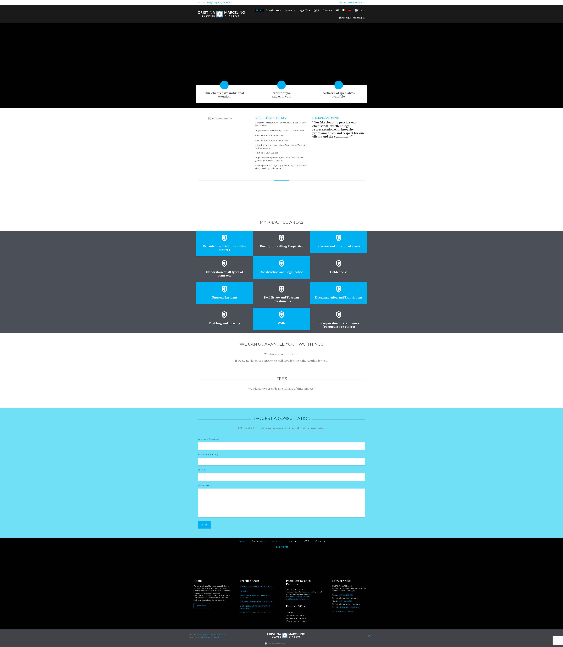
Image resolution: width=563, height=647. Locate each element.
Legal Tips (293, 541)
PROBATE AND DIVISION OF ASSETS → (257, 602)
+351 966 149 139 (345, 601)
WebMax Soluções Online (210, 637)
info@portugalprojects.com (297, 599)
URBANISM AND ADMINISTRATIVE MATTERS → (255, 607)
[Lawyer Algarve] (221, 14)
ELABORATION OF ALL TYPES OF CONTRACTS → (255, 596)
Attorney (277, 541)
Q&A (306, 541)
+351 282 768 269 (346, 595)
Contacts (320, 541)
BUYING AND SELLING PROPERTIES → (257, 587)
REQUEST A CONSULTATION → (351, 2)
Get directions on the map (343, 611)
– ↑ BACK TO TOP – (281, 547)
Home (242, 541)
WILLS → (244, 591)
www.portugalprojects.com (298, 596)
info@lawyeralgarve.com (349, 607)
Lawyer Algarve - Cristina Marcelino (211, 635)
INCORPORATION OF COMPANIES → (256, 613)
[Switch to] (337, 10)
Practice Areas (258, 541)
